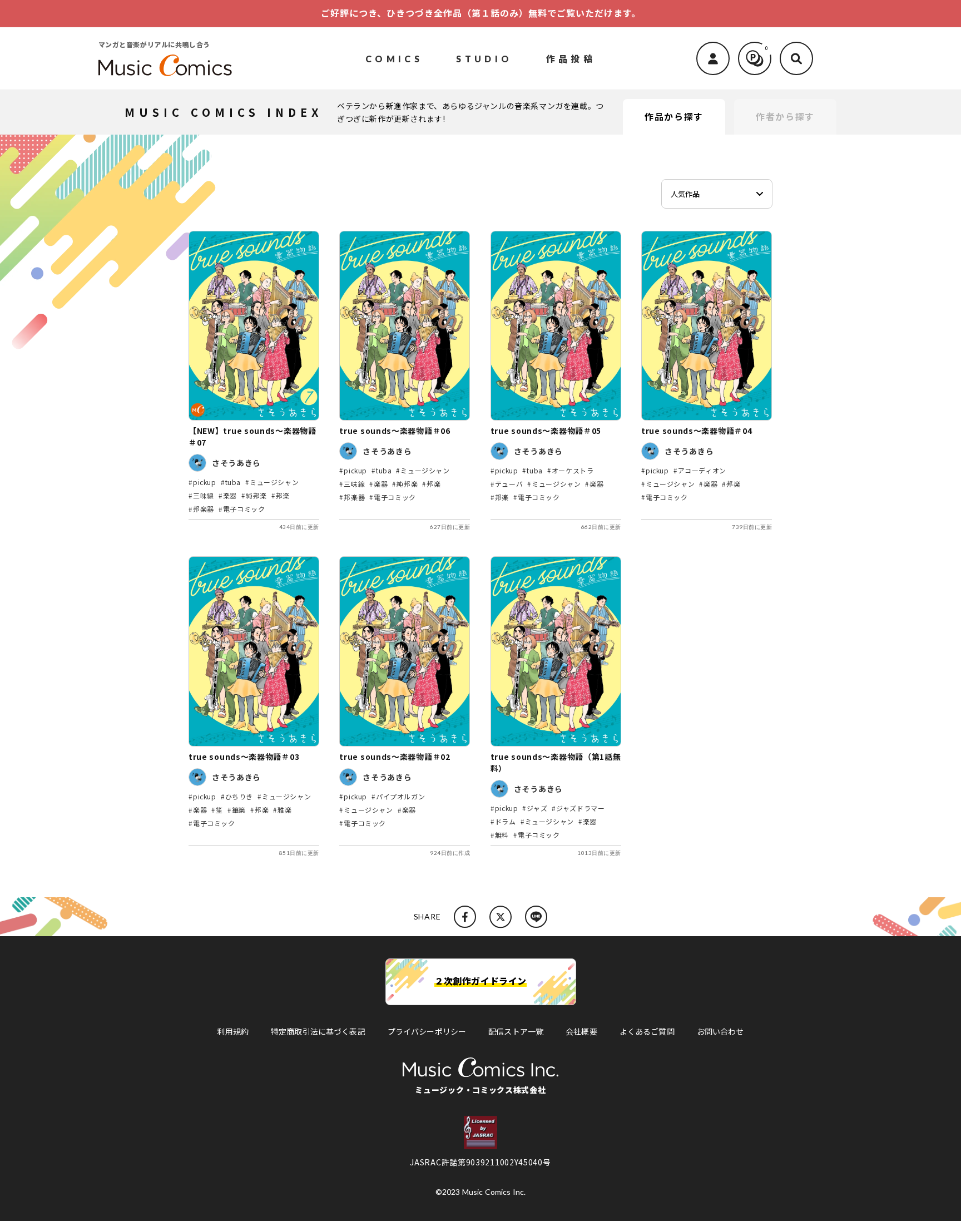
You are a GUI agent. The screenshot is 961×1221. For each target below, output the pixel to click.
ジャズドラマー (580, 808)
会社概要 (581, 1031)
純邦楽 (256, 495)
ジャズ (537, 808)
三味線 (203, 495)
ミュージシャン (274, 482)
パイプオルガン (400, 796)
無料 (502, 834)
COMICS (394, 58)
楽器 (230, 495)
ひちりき (239, 796)
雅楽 (284, 809)
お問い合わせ (720, 1031)
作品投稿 (571, 58)
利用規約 (233, 1031)
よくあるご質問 (647, 1031)
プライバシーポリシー (427, 1031)
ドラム (505, 821)
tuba (233, 482)
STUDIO (484, 58)
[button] (796, 58)
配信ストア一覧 (515, 1031)
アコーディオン (702, 470)
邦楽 (283, 495)
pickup (204, 482)
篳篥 (239, 809)
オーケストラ (573, 470)
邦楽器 (203, 508)
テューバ (509, 483)
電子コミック (244, 508)
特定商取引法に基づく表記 (318, 1031)
